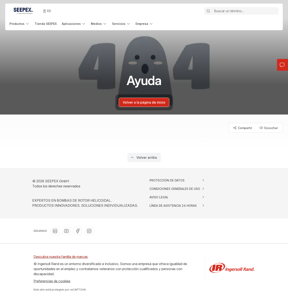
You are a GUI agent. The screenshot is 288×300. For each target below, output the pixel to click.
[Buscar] (208, 11)
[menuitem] (19, 23)
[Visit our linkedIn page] (55, 231)
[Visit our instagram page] (89, 231)
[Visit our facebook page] (78, 231)
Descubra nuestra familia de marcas (61, 257)
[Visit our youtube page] (66, 231)
